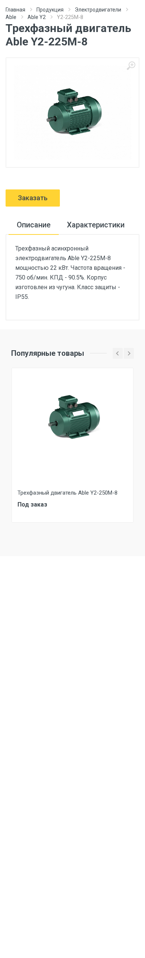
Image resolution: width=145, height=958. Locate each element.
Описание (34, 224)
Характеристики (96, 224)
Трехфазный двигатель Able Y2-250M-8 (67, 492)
